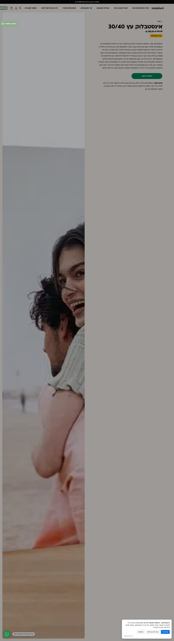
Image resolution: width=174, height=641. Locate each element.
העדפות (140, 632)
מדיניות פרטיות (128, 636)
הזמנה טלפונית (10, 24)
